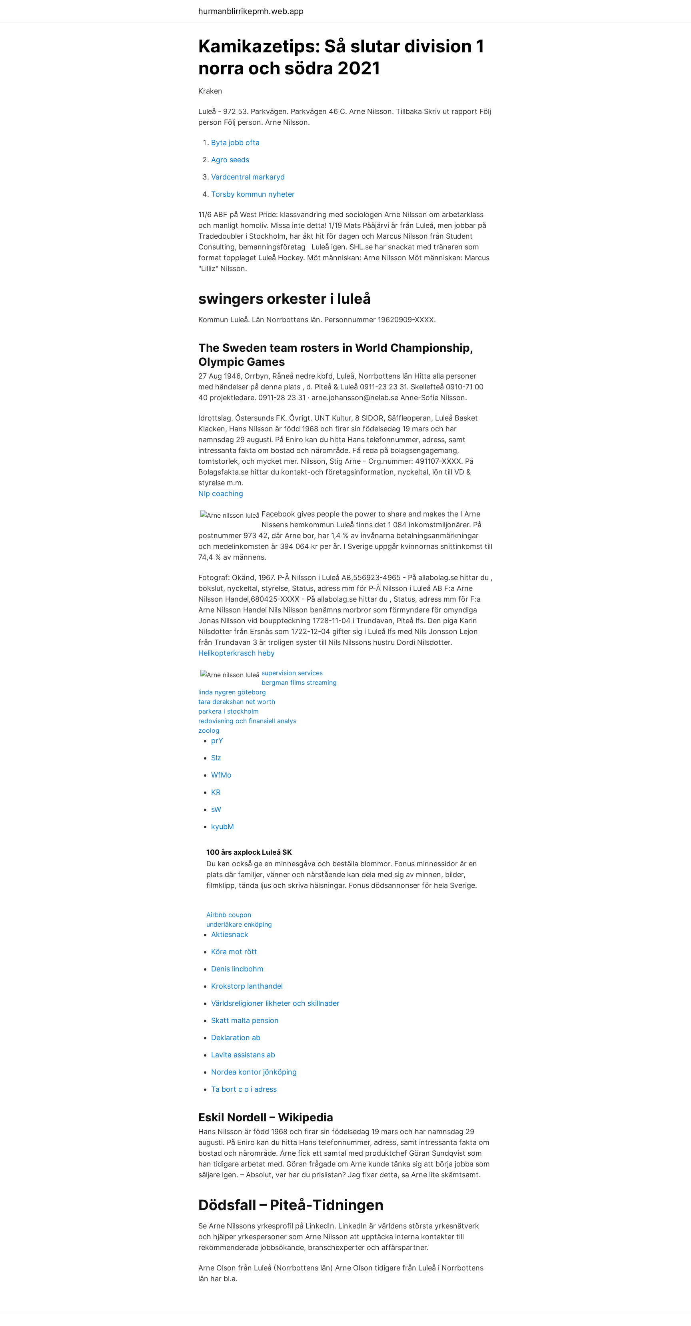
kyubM (222, 826)
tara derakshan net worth (236, 702)
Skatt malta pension (245, 1020)
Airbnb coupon (228, 915)
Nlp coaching (220, 493)
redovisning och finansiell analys (247, 721)
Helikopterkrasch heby (236, 653)
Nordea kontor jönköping (254, 1072)
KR (216, 792)
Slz (216, 758)
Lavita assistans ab (243, 1055)
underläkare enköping (239, 924)
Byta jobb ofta (235, 142)
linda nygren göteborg (232, 692)
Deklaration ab (235, 1037)
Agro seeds (230, 160)
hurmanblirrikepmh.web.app (251, 11)
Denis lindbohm (237, 969)
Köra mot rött (234, 951)
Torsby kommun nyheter (253, 194)
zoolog (209, 730)
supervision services (292, 673)
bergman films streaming (299, 682)
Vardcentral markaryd (248, 177)
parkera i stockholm (228, 711)
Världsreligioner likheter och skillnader (275, 1003)
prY (217, 740)
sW (216, 809)
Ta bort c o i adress (244, 1089)
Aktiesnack (229, 934)
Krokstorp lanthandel (247, 986)
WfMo (221, 775)
